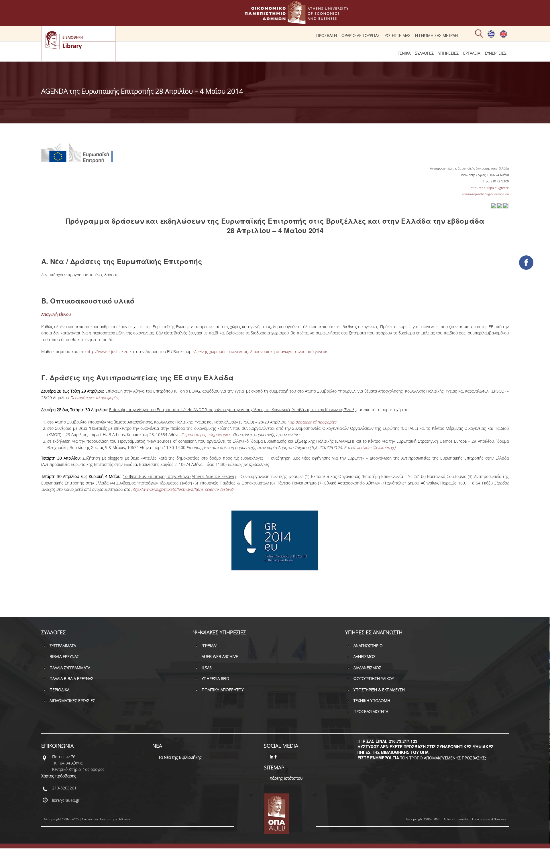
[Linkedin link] (272, 756)
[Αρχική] (275, 21)
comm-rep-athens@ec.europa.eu (485, 194)
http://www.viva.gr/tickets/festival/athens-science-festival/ (182, 489)
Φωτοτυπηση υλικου (373, 678)
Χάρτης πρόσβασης (58, 776)
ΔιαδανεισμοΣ (367, 667)
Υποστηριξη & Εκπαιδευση (379, 689)
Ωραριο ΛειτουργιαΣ (360, 35)
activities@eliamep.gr (375, 447)
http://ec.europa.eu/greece (490, 188)
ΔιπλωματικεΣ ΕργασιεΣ (72, 700)
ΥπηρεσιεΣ (448, 53)
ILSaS (207, 667)
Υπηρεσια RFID (215, 678)
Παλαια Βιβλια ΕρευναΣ (71, 678)
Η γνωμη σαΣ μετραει (436, 35)
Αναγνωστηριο (368, 645)
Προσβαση (326, 35)
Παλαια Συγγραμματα (70, 667)
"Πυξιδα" (209, 645)
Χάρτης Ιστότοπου (286, 778)
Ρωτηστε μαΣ (397, 35)
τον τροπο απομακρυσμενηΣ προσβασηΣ (442, 758)
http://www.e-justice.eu (107, 351)
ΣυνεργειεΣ (495, 53)
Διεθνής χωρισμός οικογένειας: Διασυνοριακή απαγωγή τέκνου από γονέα (259, 351)
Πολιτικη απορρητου (222, 689)
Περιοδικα (59, 689)
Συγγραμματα (63, 645)
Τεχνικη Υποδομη (371, 700)
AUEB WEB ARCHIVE (220, 656)
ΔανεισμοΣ (364, 656)
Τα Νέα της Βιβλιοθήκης (180, 757)
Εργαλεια (471, 53)
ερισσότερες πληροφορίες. (207, 434)
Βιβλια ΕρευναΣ (64, 656)
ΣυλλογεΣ (424, 53)
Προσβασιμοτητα (370, 711)
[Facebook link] (276, 756)
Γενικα (404, 53)
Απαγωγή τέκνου (56, 314)
